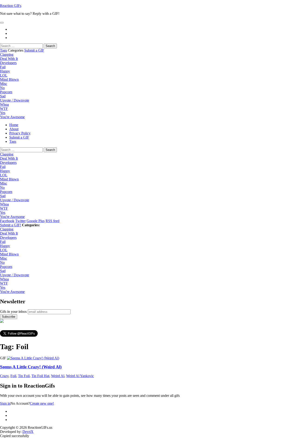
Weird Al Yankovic (80, 376)
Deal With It (9, 59)
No (2, 88)
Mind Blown (9, 79)
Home (13, 125)
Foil (13, 376)
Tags (3, 50)
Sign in (5, 403)
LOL (3, 75)
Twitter (20, 221)
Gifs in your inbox (13, 312)
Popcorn (6, 92)
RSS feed (52, 221)
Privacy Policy (20, 133)
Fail (3, 67)
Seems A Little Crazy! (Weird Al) (31, 366)
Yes (2, 113)
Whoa (4, 104)
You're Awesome (12, 117)
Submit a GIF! (10, 225)
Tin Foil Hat (40, 376)
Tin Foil (24, 376)
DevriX (28, 432)
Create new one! (42, 403)
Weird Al (57, 376)
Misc (3, 84)
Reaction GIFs (10, 6)
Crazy (4, 376)
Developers (8, 63)
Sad (3, 96)
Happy (5, 71)
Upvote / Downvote (14, 100)
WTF (4, 109)
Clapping (6, 54)
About (13, 129)
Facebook (7, 221)
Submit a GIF (34, 50)
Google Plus (36, 221)
